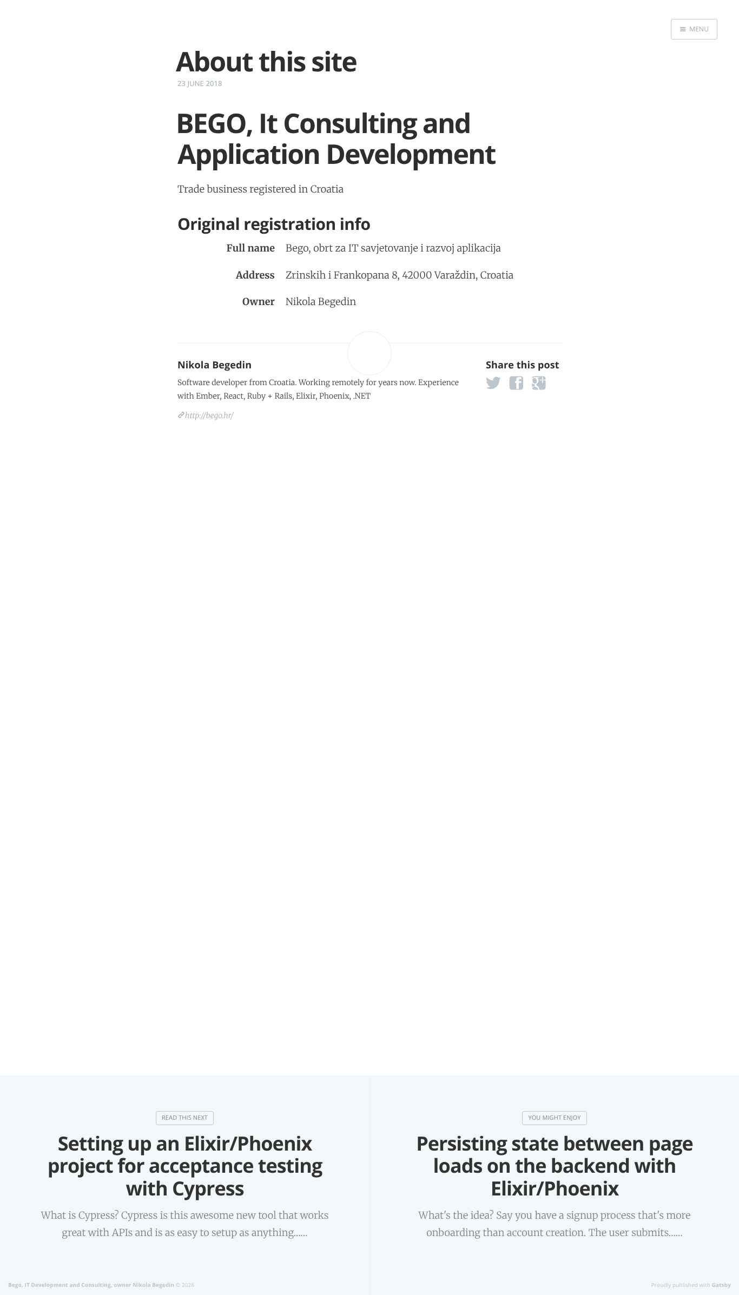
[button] (498, 386)
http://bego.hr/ (209, 415)
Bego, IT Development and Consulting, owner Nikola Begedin (91, 1285)
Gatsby (721, 1285)
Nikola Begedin (214, 365)
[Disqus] (369, 577)
